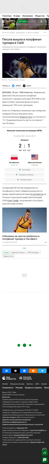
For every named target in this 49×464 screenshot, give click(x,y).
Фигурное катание (17, 384)
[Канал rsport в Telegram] (42, 371)
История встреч (26, 180)
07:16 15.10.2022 (8, 33)
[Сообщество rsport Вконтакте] (24, 371)
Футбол (5, 384)
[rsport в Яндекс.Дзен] (15, 371)
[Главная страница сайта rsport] (13, 21)
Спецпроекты (7, 388)
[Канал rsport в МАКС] (6, 371)
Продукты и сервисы (33, 388)
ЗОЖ (37, 384)
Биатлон (30, 384)
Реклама (19, 388)
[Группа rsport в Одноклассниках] (33, 371)
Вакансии (6, 397)
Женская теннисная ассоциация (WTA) (24, 131)
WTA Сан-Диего (33, 252)
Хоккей (44, 384)
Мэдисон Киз (26, 117)
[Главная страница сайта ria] (2, 21)
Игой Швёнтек (37, 194)
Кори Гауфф (12, 200)
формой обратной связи (23, 435)
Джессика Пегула (18, 252)
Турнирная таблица (26, 175)
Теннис (6, 252)
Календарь (26, 170)
